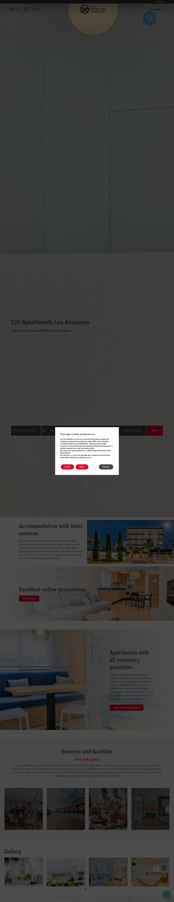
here (71, 455)
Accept (67, 467)
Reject (82, 467)
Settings (106, 467)
